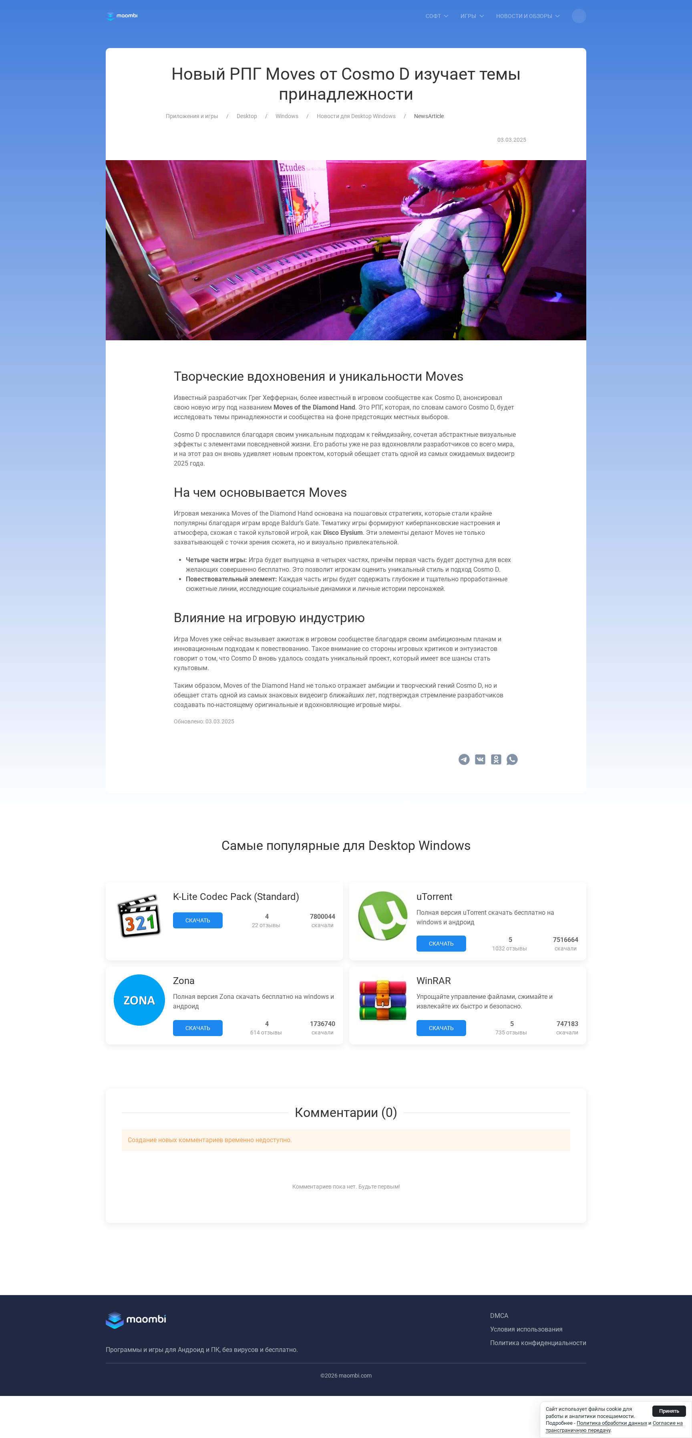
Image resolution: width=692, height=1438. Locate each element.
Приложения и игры (192, 116)
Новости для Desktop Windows (356, 116)
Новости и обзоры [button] (524, 16)
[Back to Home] (121, 16)
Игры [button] (468, 16)
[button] (579, 16)
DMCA (499, 1316)
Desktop (247, 116)
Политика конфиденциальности (538, 1343)
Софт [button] (433, 16)
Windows (287, 116)
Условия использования (526, 1329)
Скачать (197, 920)
